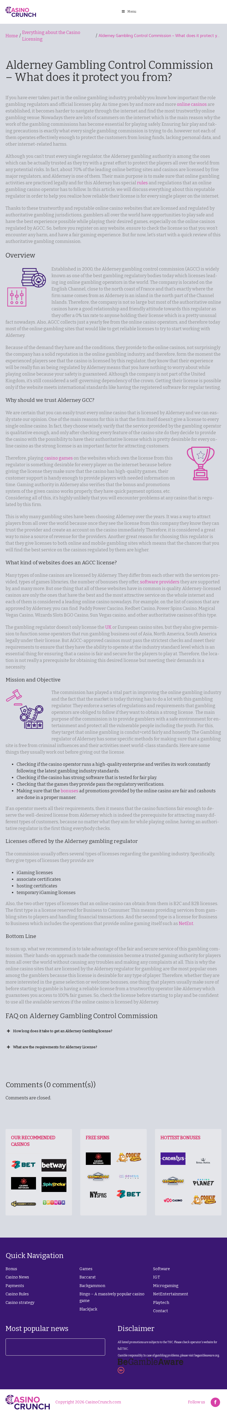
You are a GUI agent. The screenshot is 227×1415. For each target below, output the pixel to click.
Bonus (11, 1269)
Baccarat (87, 1277)
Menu (131, 12)
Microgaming (165, 1285)
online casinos (192, 104)
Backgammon (92, 1285)
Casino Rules (17, 1294)
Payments (15, 1285)
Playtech (161, 1302)
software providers (159, 582)
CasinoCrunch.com (103, 1402)
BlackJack (88, 1309)
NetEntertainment (170, 1294)
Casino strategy (20, 1302)
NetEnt (186, 923)
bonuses (69, 790)
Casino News (17, 1277)
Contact (160, 1311)
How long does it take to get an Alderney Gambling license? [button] (62, 1031)
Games (85, 1269)
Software (161, 1269)
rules (142, 182)
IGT (156, 1277)
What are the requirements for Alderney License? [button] (55, 1047)
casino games (58, 458)
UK (108, 627)
